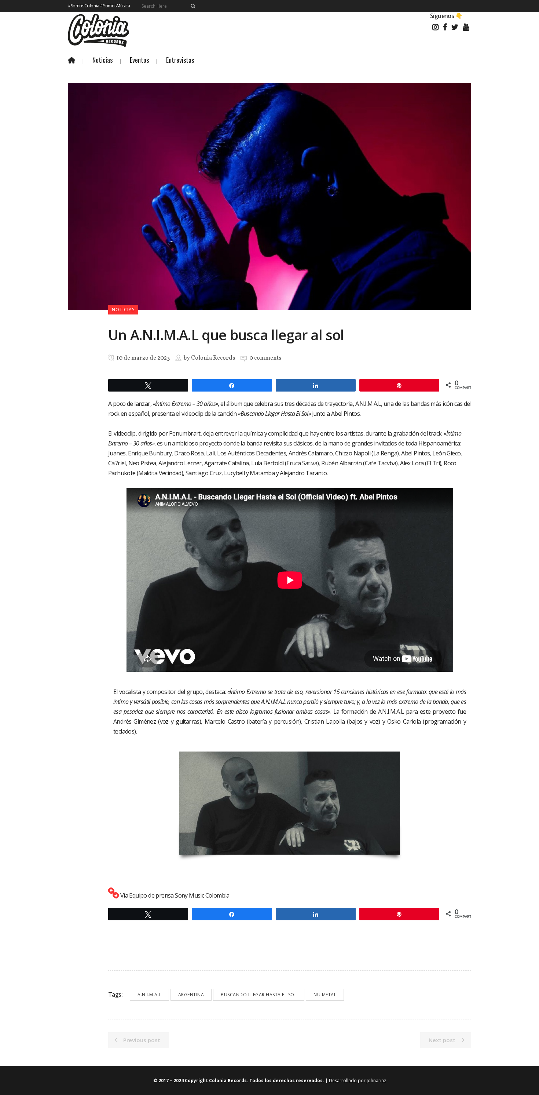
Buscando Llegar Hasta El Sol (259, 995)
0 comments (265, 358)
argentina (191, 995)
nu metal (325, 995)
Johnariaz (376, 1080)
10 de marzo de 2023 (142, 358)
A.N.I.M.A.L (149, 995)
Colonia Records (213, 358)
